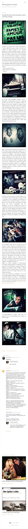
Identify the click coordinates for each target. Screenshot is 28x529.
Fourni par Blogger (15, 522)
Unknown (8, 370)
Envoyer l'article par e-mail (11, 350)
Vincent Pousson (14, 361)
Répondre (8, 368)
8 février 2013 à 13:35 (14, 370)
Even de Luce (9, 412)
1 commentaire (9, 514)
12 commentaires (9, 483)
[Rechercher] (25, 2)
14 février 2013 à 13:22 (14, 362)
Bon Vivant (8, 357)
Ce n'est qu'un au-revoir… (11, 512)
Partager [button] (3, 350)
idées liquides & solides (9, 4)
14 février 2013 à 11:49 (17, 412)
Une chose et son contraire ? (12, 481)
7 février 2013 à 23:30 (15, 357)
